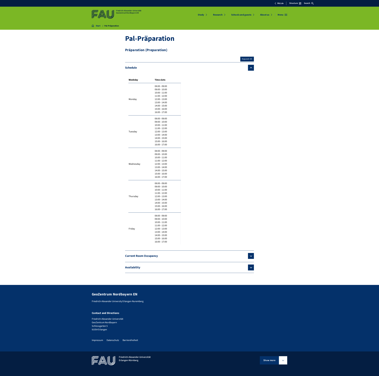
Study (201, 14)
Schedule (131, 68)
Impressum (97, 340)
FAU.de (280, 3)
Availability (132, 267)
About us (264, 14)
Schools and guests (241, 14)
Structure (293, 3)
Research (218, 14)
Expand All (247, 59)
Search (307, 3)
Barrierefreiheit (130, 340)
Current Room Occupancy (141, 256)
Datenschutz (113, 340)
